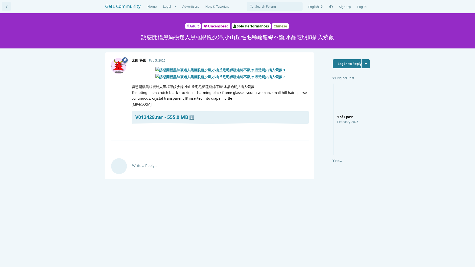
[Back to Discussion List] (6, 6)
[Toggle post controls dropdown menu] (304, 130)
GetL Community (123, 6)
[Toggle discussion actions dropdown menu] (366, 63)
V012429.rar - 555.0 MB (161, 117)
